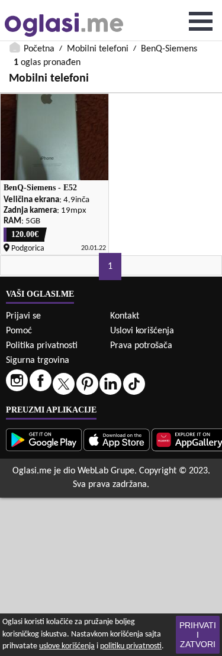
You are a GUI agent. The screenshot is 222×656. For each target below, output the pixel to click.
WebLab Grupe (106, 471)
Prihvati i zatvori (197, 635)
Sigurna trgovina (37, 360)
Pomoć (19, 331)
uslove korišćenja (67, 646)
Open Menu (201, 21)
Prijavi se (23, 316)
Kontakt (124, 316)
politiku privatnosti (131, 646)
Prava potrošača (141, 345)
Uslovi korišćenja (142, 331)
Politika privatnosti (42, 345)
